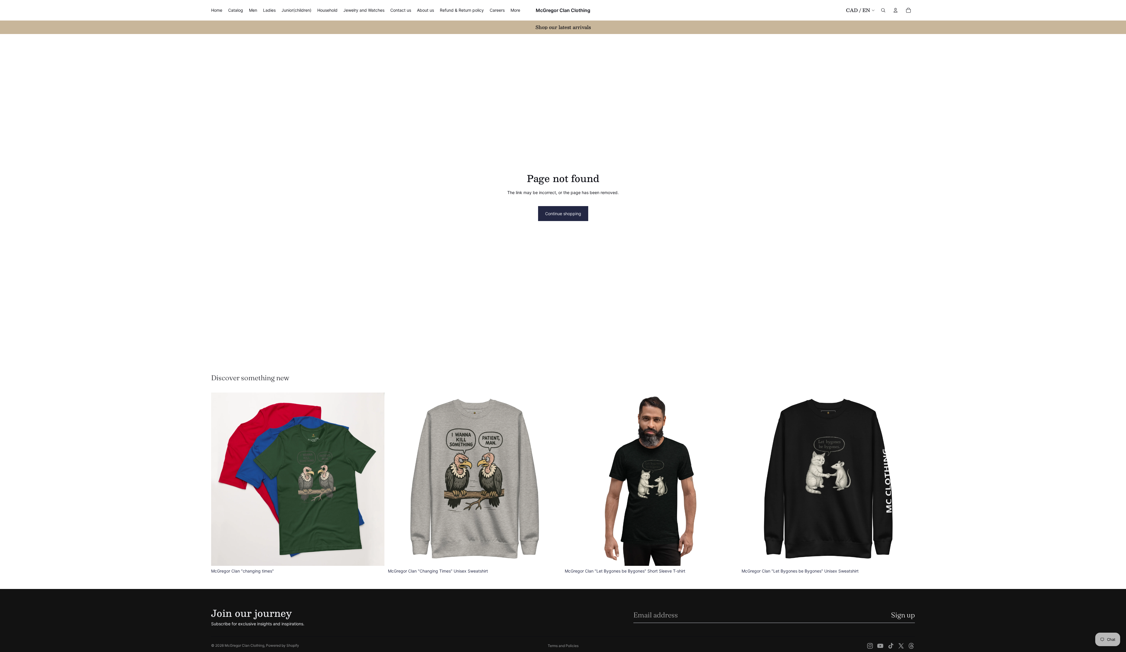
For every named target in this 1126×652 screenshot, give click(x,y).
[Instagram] (870, 645)
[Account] (895, 10)
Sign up (903, 615)
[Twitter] (901, 645)
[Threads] (911, 645)
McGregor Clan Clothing (244, 645)
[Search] (883, 10)
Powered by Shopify (282, 645)
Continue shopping (563, 213)
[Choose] (375, 556)
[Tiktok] (890, 645)
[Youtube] (880, 645)
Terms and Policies (563, 645)
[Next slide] (375, 479)
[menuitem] (515, 10)
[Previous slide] (220, 479)
